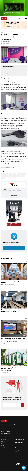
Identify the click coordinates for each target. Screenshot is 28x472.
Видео (2, 449)
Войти (20, 451)
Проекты (22, 175)
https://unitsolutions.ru (10, 167)
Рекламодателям (20, 448)
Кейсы (2, 445)
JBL (7, 173)
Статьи (3, 447)
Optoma (10, 173)
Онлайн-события (20, 439)
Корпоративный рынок (6, 175)
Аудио (14, 173)
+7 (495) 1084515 (5, 431)
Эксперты (18, 445)
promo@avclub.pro (5, 433)
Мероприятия (19, 442)
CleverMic (3, 173)
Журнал (3, 439)
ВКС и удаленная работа (21, 173)
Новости (3, 441)
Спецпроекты (4, 451)
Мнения (3, 443)
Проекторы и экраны (16, 175)
